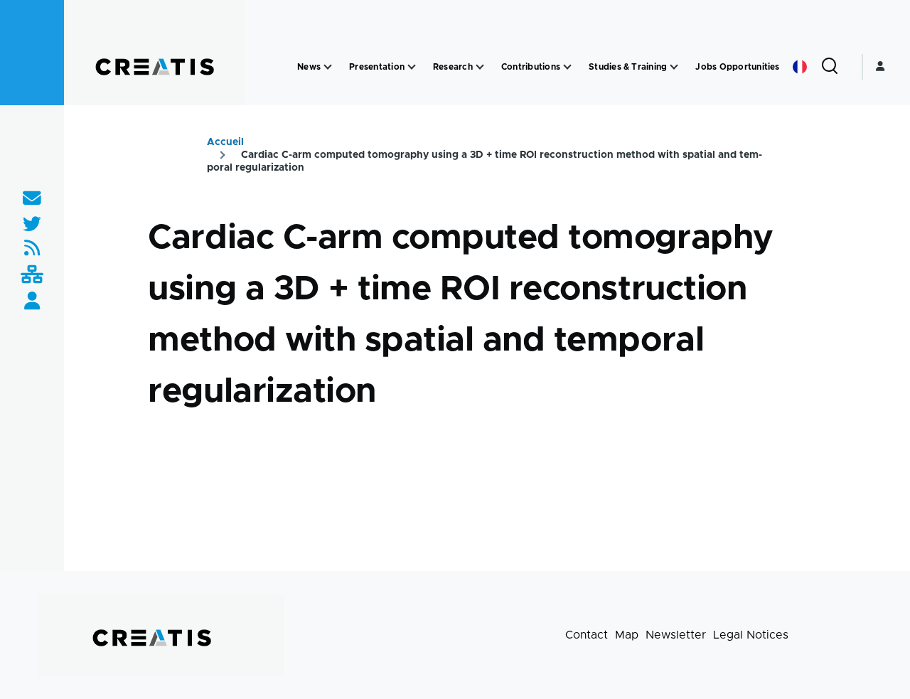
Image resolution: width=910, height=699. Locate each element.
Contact (586, 635)
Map (626, 635)
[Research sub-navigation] (480, 67)
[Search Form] (829, 66)
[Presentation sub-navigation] (412, 67)
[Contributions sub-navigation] (567, 67)
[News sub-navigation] (328, 67)
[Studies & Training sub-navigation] (674, 67)
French (800, 67)
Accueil (225, 142)
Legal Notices (750, 635)
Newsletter (676, 635)
